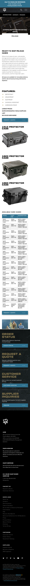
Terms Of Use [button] (7, 526)
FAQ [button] (4, 511)
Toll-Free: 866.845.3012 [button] (9, 478)
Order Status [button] (7, 536)
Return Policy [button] (7, 522)
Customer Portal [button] (8, 534)
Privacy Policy (20, 567)
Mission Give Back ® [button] (9, 513)
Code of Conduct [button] (8, 505)
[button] (4, 11)
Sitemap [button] (5, 524)
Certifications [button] (7, 503)
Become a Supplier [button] (8, 549)
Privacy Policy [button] (7, 520)
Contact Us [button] (6, 480)
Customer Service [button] (8, 490)
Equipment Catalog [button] (8, 538)
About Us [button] (5, 499)
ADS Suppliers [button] (7, 551)
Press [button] (4, 517)
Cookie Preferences (8, 569)
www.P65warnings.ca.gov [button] (10, 580)
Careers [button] (5, 501)
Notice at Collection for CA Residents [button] (14, 515)
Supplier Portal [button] (7, 547)
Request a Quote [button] (8, 488)
